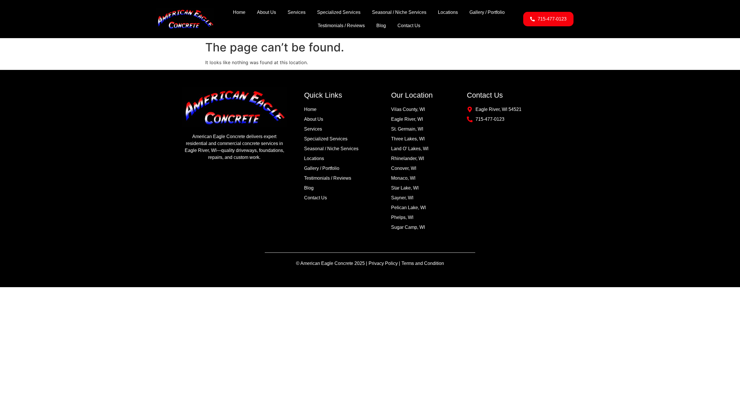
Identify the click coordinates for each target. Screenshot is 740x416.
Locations (448, 12)
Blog (381, 25)
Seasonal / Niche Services (399, 12)
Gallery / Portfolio (487, 12)
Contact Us (408, 25)
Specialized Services (338, 12)
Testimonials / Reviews (341, 25)
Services (297, 12)
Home (239, 12)
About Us (266, 12)
